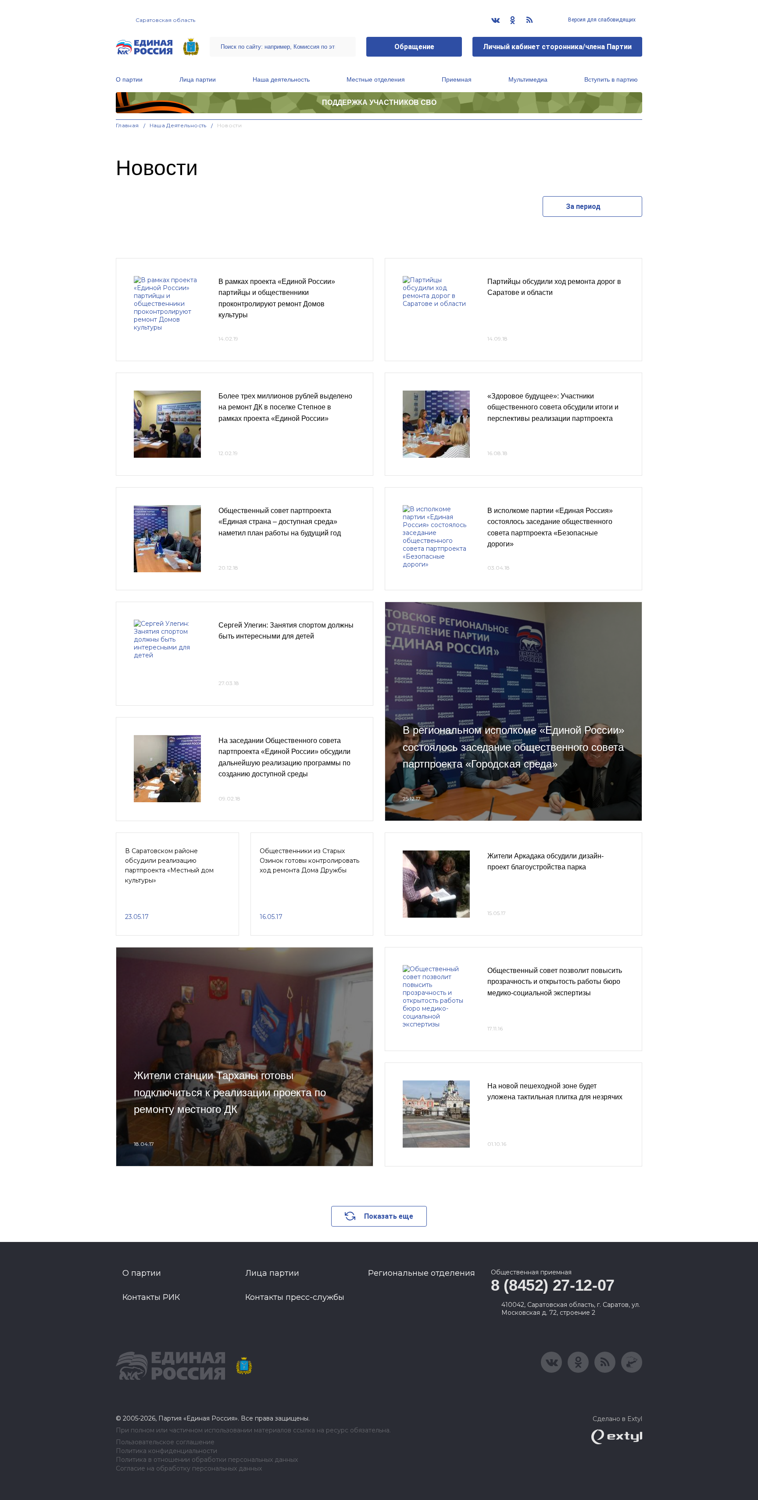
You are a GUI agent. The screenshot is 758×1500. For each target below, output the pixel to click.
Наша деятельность (281, 79)
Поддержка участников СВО (379, 102)
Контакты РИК (151, 1297)
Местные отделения (376, 79)
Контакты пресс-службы (294, 1297)
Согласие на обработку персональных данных (189, 1468)
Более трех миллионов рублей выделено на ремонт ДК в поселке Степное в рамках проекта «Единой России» (285, 407)
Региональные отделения (421, 1273)
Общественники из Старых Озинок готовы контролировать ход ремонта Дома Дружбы (309, 861)
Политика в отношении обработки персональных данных (207, 1460)
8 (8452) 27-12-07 (553, 1285)
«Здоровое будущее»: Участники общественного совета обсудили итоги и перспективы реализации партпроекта (553, 407)
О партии (129, 79)
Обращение (414, 47)
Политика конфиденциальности (166, 1451)
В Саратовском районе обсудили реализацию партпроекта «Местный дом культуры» (169, 865)
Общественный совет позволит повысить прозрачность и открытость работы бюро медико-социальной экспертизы (554, 982)
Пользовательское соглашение (165, 1442)
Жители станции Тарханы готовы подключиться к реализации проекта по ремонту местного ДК (230, 1092)
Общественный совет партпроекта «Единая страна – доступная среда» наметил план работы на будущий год (279, 522)
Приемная (457, 79)
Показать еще (388, 1216)
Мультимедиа (527, 79)
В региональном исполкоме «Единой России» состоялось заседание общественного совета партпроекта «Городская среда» (513, 747)
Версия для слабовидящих (601, 20)
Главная (127, 125)
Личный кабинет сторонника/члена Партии (557, 47)
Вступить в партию (611, 79)
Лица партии (197, 79)
